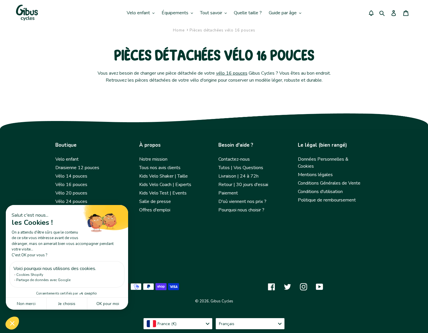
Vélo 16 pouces (71, 184)
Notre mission (153, 159)
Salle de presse (155, 201)
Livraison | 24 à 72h (238, 176)
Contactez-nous (234, 159)
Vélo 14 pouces (71, 176)
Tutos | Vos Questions (240, 167)
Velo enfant (67, 159)
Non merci (26, 303)
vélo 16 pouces (231, 73)
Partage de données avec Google (43, 280)
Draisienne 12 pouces (77, 167)
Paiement (228, 193)
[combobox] (178, 324)
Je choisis (66, 303)
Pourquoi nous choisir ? (241, 210)
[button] (12, 323)
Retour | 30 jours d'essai (243, 184)
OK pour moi (107, 303)
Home (179, 30)
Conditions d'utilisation (320, 191)
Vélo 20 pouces (71, 193)
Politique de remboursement (327, 200)
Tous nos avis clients (160, 167)
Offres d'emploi (154, 210)
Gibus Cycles (222, 301)
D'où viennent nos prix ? (242, 201)
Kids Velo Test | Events (163, 193)
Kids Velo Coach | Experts (165, 184)
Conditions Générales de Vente (329, 183)
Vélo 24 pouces (71, 201)
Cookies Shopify (29, 274)
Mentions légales (315, 174)
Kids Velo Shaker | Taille (163, 176)
